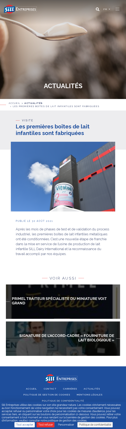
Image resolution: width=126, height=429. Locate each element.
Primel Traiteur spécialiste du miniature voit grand (59, 300)
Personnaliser (66, 424)
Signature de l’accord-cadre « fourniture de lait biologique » (66, 337)
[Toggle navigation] (117, 9)
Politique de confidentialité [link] (95, 424)
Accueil (14, 103)
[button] (97, 9)
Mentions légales (90, 394)
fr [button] (106, 9)
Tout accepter (24, 424)
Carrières (70, 388)
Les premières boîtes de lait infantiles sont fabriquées (56, 106)
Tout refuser (45, 424)
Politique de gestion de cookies (46, 394)
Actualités (33, 103)
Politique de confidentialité (63, 400)
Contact (50, 388)
